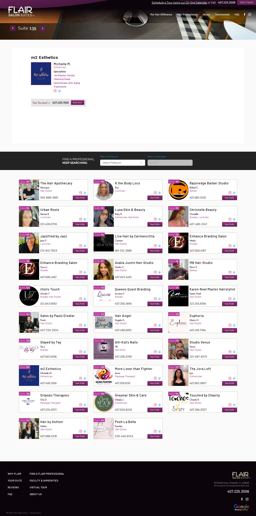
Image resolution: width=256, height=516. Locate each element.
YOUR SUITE (15, 480)
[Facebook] (244, 14)
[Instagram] (250, 14)
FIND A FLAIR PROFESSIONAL (47, 473)
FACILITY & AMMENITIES (44, 480)
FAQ (10, 494)
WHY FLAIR (14, 473)
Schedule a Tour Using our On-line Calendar (179, 2)
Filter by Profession (109, 157)
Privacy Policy (35, 512)
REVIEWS (13, 487)
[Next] (13, 28)
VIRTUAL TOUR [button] (38, 487)
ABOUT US (36, 494)
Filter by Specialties (157, 157)
